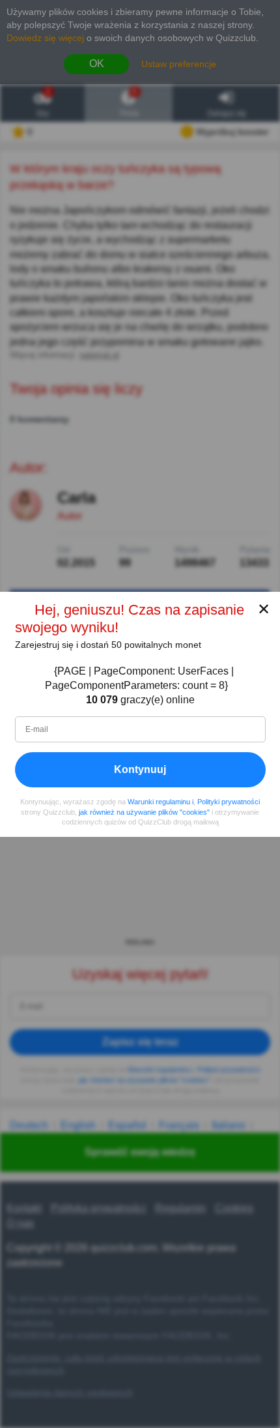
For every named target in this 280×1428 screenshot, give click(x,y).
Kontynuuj (140, 769)
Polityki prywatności (228, 802)
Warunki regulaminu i (160, 802)
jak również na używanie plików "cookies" (144, 811)
